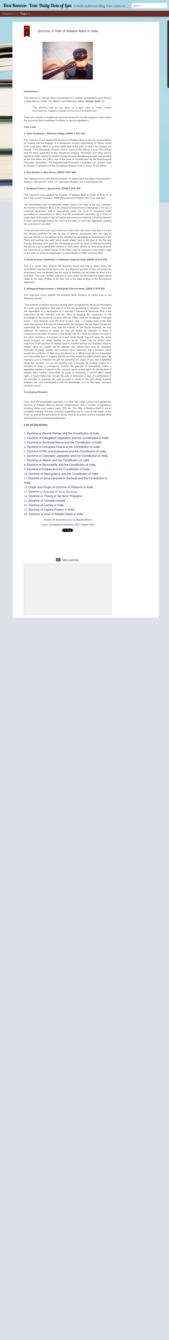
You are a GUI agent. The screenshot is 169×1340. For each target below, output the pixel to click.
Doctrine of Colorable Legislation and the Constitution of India (67, 455)
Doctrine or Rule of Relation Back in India (68, 31)
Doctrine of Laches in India (46, 505)
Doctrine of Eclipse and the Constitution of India (58, 469)
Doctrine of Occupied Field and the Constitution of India (63, 446)
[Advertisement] (129, 77)
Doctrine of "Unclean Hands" (47, 500)
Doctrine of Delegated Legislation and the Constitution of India (68, 438)
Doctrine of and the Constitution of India (63, 433)
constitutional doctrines (61, 524)
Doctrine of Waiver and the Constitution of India (58, 460)
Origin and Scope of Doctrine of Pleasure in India (61, 487)
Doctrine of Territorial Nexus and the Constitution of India (64, 442)
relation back (87, 524)
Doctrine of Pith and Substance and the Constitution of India (66, 451)
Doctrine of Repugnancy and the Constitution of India (64, 473)
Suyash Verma (84, 519)
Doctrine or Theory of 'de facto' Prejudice (55, 496)
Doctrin (53, 491)
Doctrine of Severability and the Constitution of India (61, 464)
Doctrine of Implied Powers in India (51, 509)
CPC (77, 524)
